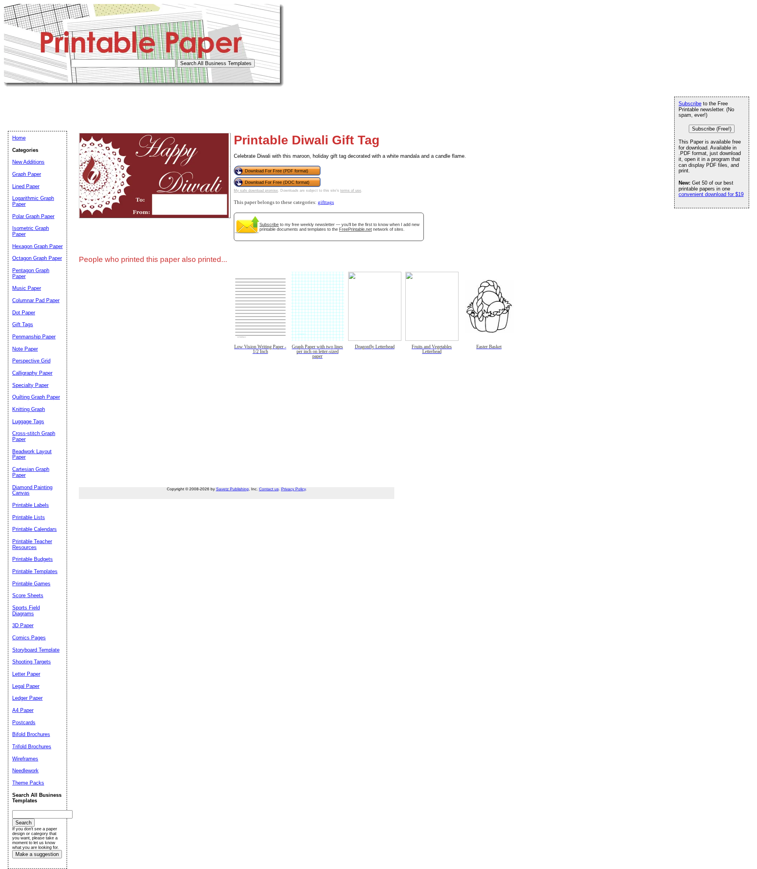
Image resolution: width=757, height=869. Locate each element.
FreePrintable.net (355, 229)
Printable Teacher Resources (32, 544)
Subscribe (269, 224)
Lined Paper (25, 186)
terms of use (350, 190)
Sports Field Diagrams (26, 611)
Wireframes (25, 759)
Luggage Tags (28, 421)
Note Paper (25, 349)
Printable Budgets (32, 559)
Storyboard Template (36, 650)
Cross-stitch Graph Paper (33, 436)
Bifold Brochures (31, 734)
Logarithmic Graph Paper (33, 201)
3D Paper (23, 625)
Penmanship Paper (34, 337)
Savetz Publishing (232, 489)
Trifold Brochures (31, 746)
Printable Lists (28, 517)
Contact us (269, 489)
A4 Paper (23, 710)
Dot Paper (23, 313)
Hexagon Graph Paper (37, 246)
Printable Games (31, 584)
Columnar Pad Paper (36, 300)
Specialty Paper (30, 385)
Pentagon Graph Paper (30, 273)
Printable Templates (35, 571)
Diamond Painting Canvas (32, 490)
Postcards (23, 722)
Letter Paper (26, 674)
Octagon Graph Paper (37, 258)
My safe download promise (256, 190)
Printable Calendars (34, 529)
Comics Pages (29, 638)
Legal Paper (25, 686)
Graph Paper (26, 174)
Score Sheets (27, 595)
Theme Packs (28, 783)
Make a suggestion (37, 854)
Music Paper (26, 288)
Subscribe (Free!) (711, 129)
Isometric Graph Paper (30, 231)
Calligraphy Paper (32, 373)
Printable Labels (30, 505)
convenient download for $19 (711, 194)
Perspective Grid (31, 361)
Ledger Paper (27, 698)
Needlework (25, 771)
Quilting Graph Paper (36, 397)
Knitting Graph (28, 409)
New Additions (28, 162)
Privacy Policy (293, 489)
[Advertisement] (147, 104)
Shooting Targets (31, 662)
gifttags (326, 202)
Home (19, 138)
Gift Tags (22, 324)
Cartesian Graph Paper (30, 472)
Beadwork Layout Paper (32, 454)
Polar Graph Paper (33, 216)
